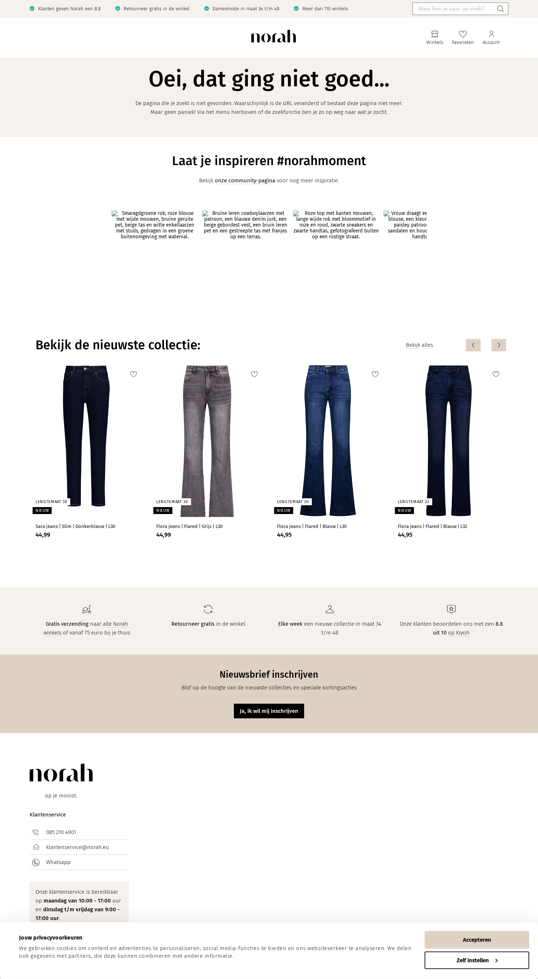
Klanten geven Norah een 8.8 (69, 8)
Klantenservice (48, 814)
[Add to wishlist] (133, 374)
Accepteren (477, 940)
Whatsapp (58, 862)
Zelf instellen (473, 960)
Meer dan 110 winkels (325, 8)
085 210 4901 (61, 832)
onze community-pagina (245, 180)
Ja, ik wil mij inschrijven (269, 711)
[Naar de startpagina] (273, 37)
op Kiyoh (459, 632)
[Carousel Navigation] (486, 345)
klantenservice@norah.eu (77, 847)
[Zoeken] (500, 9)
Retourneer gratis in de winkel (157, 8)
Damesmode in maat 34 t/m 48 (246, 8)
